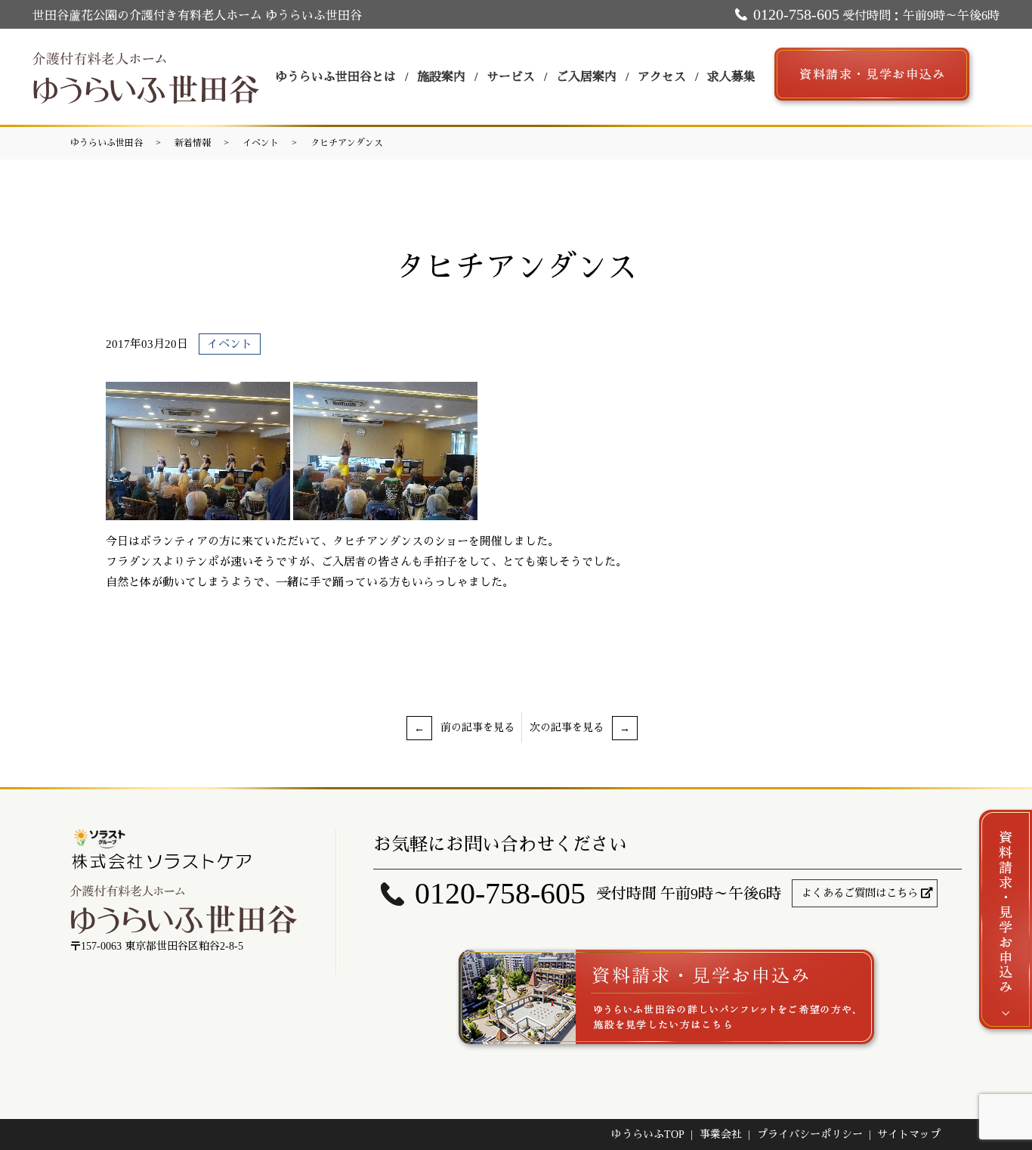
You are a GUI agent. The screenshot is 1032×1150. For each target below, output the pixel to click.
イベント (261, 143)
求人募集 (731, 76)
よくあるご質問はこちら (860, 893)
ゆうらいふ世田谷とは (335, 76)
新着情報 (193, 143)
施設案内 (441, 76)
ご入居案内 (586, 76)
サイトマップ (909, 1134)
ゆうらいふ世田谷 (106, 143)
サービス (511, 76)
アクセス (662, 76)
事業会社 (721, 1134)
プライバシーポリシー (810, 1134)
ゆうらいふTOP (647, 1134)
